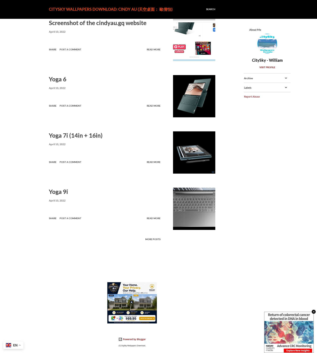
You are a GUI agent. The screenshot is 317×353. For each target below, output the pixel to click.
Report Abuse (252, 96)
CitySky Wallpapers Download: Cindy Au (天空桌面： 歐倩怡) (111, 9)
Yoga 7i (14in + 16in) (76, 135)
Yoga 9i (58, 191)
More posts (152, 239)
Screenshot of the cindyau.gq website (97, 22)
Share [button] (52, 49)
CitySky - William (267, 60)
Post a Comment (70, 49)
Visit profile (267, 67)
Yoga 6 (57, 79)
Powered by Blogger (134, 339)
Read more (153, 49)
